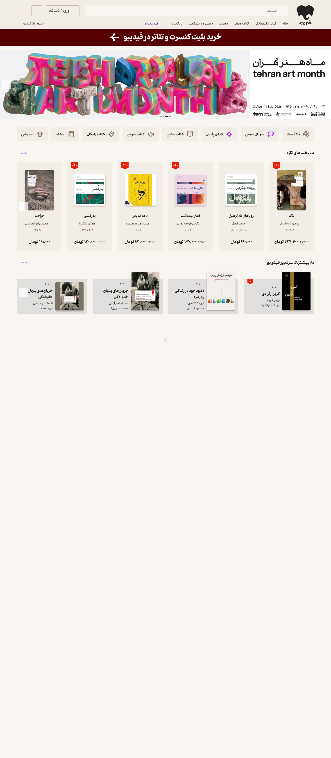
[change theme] (22, 10)
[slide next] (6, 84)
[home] (304, 15)
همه (24, 153)
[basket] (36, 10)
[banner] (165, 37)
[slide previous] (324, 84)
